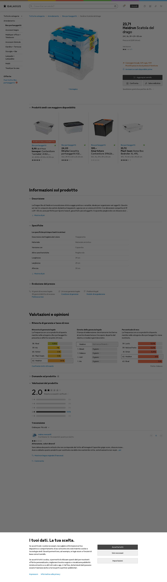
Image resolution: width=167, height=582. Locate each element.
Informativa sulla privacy (50, 574)
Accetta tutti (117, 547)
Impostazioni (117, 561)
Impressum (33, 574)
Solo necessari (117, 553)
